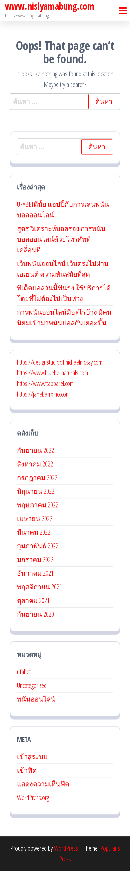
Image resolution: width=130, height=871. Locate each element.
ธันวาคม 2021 (35, 573)
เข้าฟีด (27, 770)
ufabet (24, 671)
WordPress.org (33, 797)
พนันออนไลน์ (36, 699)
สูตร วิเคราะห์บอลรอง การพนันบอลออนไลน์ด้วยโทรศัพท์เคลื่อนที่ (61, 239)
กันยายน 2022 (35, 450)
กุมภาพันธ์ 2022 (37, 545)
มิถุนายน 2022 (35, 491)
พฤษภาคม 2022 (37, 504)
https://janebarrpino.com (43, 394)
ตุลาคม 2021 (33, 600)
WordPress (66, 848)
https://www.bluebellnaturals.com (52, 372)
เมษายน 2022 (34, 518)
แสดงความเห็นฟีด (43, 783)
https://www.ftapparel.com (45, 383)
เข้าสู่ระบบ (32, 756)
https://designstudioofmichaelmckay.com (59, 362)
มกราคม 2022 (35, 559)
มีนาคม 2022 (33, 532)
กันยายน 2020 (35, 614)
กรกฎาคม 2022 (37, 477)
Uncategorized (32, 685)
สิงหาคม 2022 (35, 463)
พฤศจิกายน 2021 (39, 586)
